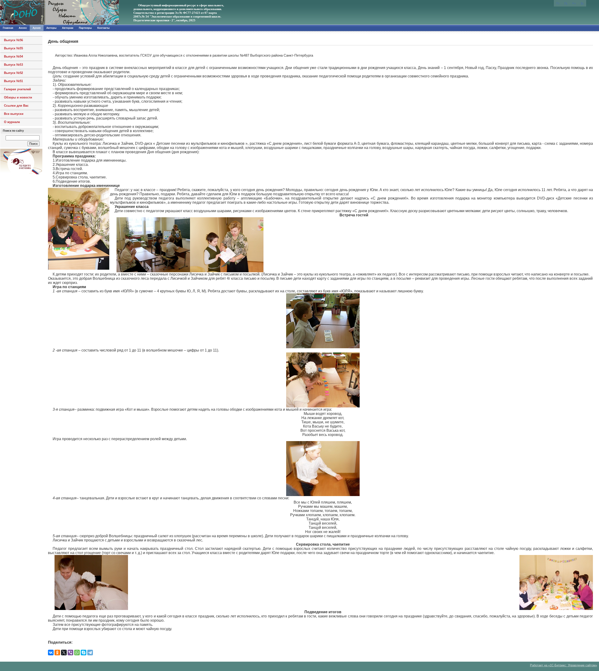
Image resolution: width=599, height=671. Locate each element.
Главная (8, 27)
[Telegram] (90, 652)
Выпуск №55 (13, 48)
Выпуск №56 (13, 40)
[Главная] (50, 12)
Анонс (23, 27)
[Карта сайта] (574, 3)
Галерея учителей (17, 89)
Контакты (103, 27)
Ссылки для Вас (16, 105)
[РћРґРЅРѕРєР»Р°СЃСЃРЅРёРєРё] (57, 652)
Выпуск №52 (13, 73)
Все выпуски (13, 114)
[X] (64, 652)
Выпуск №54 (13, 56)
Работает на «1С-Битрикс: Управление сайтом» (563, 665)
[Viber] (70, 652)
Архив (37, 27)
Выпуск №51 (13, 81)
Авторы (51, 27)
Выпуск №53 (13, 64)
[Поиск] (566, 3)
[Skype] (83, 652)
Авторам (67, 27)
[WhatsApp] (77, 652)
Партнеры (85, 27)
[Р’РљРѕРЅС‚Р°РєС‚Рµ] (51, 652)
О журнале (12, 122)
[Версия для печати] (582, 3)
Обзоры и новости (18, 97)
